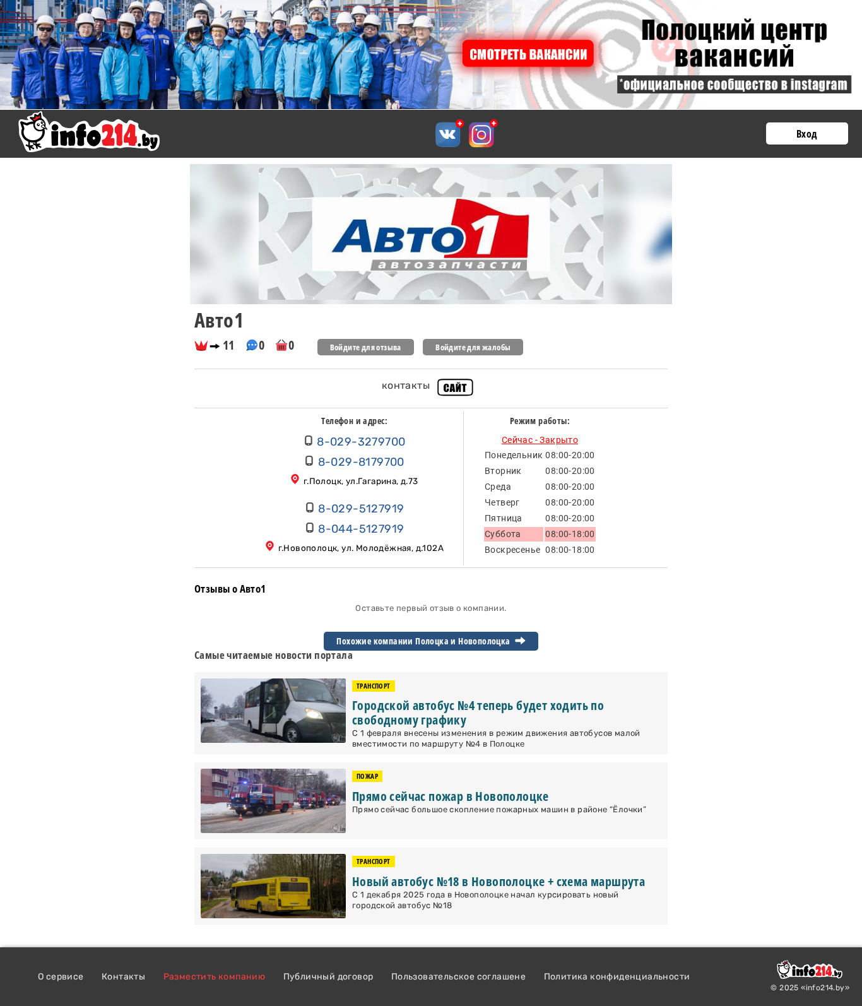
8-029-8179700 (361, 462)
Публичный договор (328, 976)
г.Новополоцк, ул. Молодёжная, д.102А (361, 548)
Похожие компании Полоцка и (424, 641)
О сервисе (61, 976)
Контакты (123, 976)
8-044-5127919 (361, 529)
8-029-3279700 (361, 442)
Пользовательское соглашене (458, 976)
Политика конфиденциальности (617, 976)
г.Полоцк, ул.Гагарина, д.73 (361, 481)
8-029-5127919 (361, 509)
